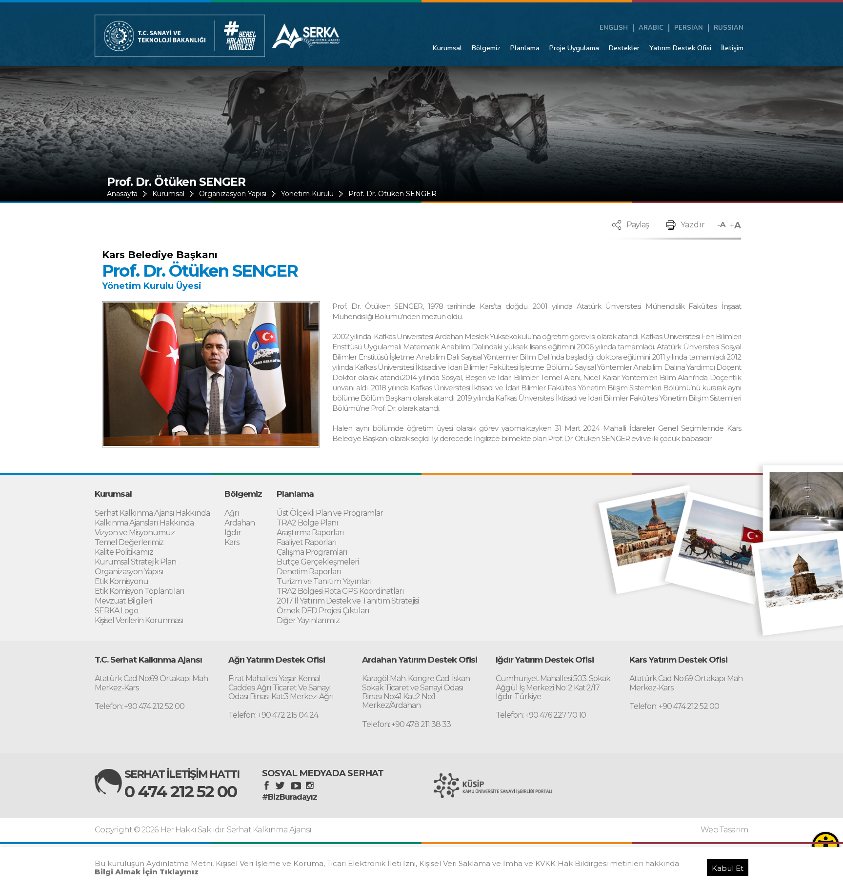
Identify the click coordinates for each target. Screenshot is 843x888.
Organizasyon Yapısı (232, 193)
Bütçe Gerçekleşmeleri (318, 562)
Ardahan (239, 523)
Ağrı (231, 513)
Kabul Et (727, 868)
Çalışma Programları (312, 552)
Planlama (525, 48)
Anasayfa (122, 193)
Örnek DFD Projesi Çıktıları (323, 611)
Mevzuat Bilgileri (123, 601)
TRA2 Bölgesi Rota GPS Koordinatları (340, 591)
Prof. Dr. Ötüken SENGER (392, 194)
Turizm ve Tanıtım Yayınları (324, 581)
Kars (231, 542)
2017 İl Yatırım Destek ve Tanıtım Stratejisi (348, 601)
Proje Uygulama (574, 48)
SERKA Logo (116, 611)
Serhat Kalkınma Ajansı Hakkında (152, 513)
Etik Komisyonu (121, 581)
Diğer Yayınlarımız (308, 621)
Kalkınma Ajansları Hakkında (144, 523)
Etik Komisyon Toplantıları (139, 591)
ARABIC (651, 28)
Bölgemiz (486, 48)
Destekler (624, 48)
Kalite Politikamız (124, 552)
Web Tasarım (724, 830)
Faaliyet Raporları (307, 542)
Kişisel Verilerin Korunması (139, 621)
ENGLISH (614, 28)
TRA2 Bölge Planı (307, 523)
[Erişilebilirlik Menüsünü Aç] (825, 845)
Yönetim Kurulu (307, 193)
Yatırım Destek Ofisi (680, 48)
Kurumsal (447, 48)
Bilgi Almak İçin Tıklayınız (147, 871)
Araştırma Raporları (310, 533)
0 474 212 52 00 (180, 791)
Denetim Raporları (309, 572)
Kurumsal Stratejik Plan (135, 562)
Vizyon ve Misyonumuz (135, 533)
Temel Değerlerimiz (129, 542)
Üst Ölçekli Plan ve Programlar (330, 513)
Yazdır (693, 224)
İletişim (732, 48)
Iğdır (232, 533)
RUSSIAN (728, 28)
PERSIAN (688, 28)
